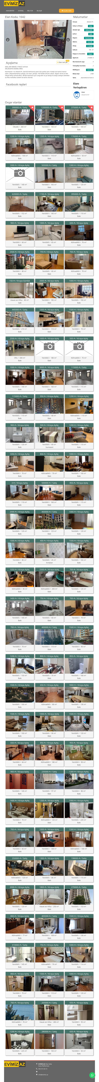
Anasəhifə (10, 11)
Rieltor (30, 11)
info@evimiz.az (43, 1075)
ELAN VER (67, 11)
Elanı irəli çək (62, 62)
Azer (83, 92)
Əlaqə (39, 11)
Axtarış (20, 11)
